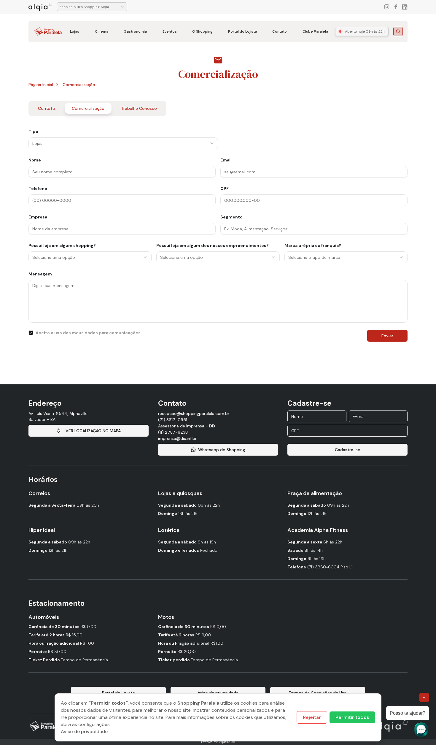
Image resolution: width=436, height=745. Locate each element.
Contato (279, 31)
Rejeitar (312, 717)
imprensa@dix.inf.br (177, 438)
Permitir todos (352, 717)
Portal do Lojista (242, 31)
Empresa (37, 217)
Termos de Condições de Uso (318, 692)
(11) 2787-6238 (173, 432)
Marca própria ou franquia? (312, 245)
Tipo (33, 131)
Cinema (101, 31)
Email (226, 160)
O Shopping (202, 31)
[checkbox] (30, 332)
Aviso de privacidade (84, 731)
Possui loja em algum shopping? (62, 245)
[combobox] (92, 6)
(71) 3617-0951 (172, 419)
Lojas (74, 31)
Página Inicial (40, 84)
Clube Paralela (315, 31)
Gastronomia (135, 31)
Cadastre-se (347, 449)
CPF (224, 188)
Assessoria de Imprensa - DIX (187, 426)
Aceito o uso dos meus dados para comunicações (88, 332)
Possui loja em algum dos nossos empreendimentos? (212, 245)
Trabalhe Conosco (139, 108)
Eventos (170, 31)
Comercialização (79, 84)
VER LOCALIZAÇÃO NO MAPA (93, 430)
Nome (34, 160)
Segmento (231, 217)
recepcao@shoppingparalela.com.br (193, 413)
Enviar (387, 335)
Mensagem (40, 274)
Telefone (37, 188)
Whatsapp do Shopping (221, 449)
